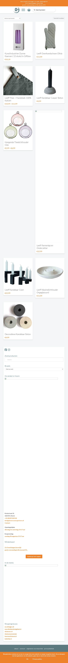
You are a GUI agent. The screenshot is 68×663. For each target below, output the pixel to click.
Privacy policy (37, 659)
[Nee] (66, 657)
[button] (23, 10)
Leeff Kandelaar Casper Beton (50, 98)
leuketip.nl (8, 639)
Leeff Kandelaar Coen (14, 289)
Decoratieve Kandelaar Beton (18, 334)
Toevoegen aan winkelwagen (50, 284)
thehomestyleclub (11, 634)
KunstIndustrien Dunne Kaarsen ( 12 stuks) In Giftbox (18, 54)
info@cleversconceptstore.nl (14, 520)
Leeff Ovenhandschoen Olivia (49, 53)
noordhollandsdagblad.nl (13, 629)
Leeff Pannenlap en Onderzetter (45, 246)
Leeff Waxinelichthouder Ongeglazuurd (47, 291)
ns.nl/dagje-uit (9, 627)
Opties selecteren (18, 48)
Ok (27, 659)
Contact (7, 523)
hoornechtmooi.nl (10, 636)
